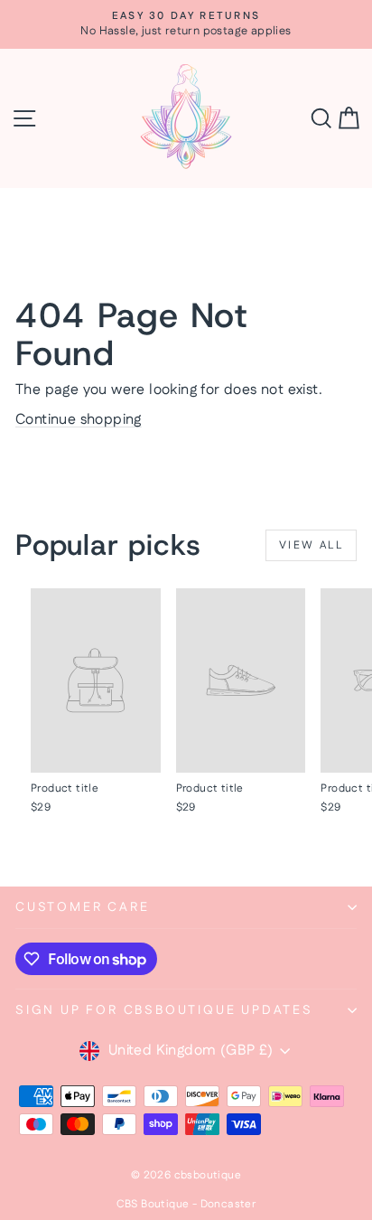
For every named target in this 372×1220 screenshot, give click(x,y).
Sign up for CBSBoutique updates (164, 1010)
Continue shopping (78, 419)
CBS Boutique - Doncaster (186, 1204)
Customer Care (82, 907)
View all (311, 545)
